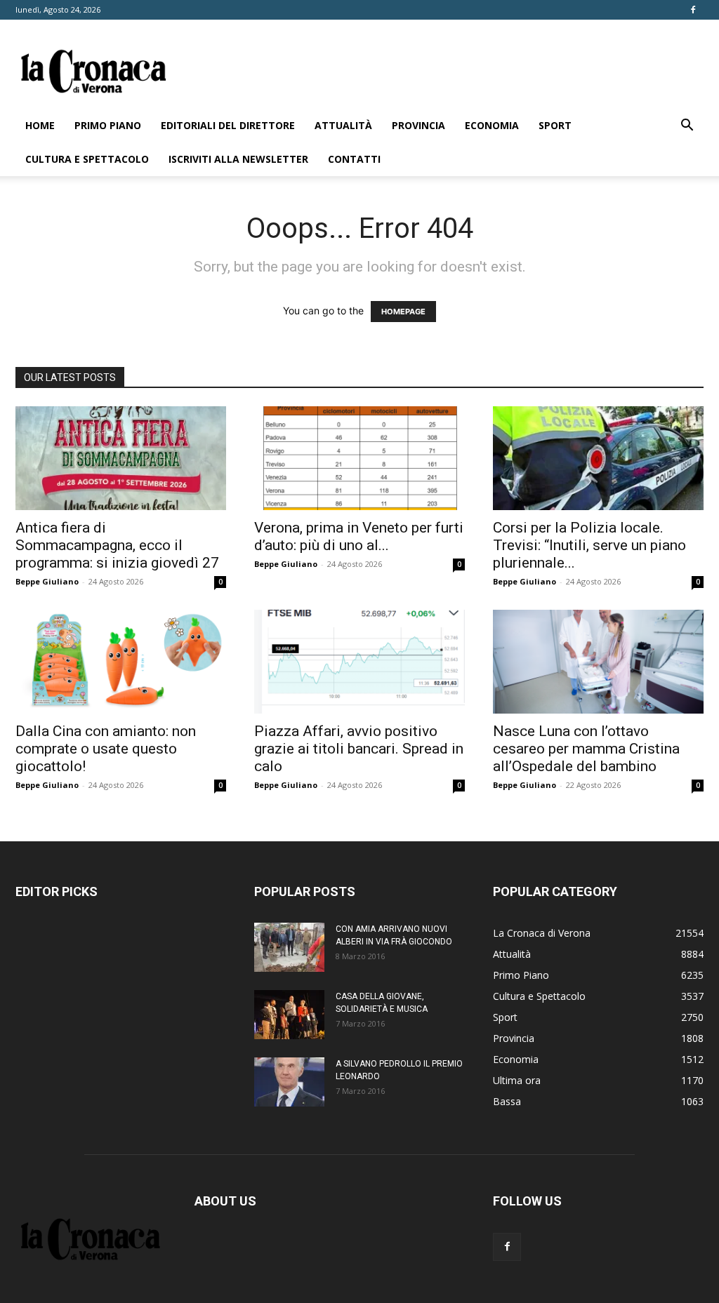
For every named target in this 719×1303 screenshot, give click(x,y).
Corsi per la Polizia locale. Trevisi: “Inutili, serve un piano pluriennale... (589, 545)
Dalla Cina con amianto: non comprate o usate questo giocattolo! (105, 749)
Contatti (354, 159)
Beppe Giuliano (47, 581)
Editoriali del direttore (228, 125)
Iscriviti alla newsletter (238, 159)
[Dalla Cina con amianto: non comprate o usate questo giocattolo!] (120, 662)
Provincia (418, 125)
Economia (492, 125)
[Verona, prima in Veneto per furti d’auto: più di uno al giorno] (359, 458)
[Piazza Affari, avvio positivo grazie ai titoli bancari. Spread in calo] (359, 662)
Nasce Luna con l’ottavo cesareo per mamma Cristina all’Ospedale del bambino (586, 749)
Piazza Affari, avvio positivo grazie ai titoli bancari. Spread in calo (358, 749)
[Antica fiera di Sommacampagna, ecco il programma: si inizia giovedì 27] (120, 458)
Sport (555, 125)
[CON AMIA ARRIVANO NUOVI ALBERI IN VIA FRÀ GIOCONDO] (289, 947)
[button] (687, 126)
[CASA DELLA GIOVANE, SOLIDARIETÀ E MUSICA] (289, 1014)
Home (40, 125)
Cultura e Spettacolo (87, 159)
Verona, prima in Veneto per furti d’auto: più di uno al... (358, 536)
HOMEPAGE (403, 311)
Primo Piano (107, 125)
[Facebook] (693, 10)
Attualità (343, 125)
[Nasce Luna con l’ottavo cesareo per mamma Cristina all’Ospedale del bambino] (598, 662)
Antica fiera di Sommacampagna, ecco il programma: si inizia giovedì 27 (117, 545)
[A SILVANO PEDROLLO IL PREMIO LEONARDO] (289, 1082)
